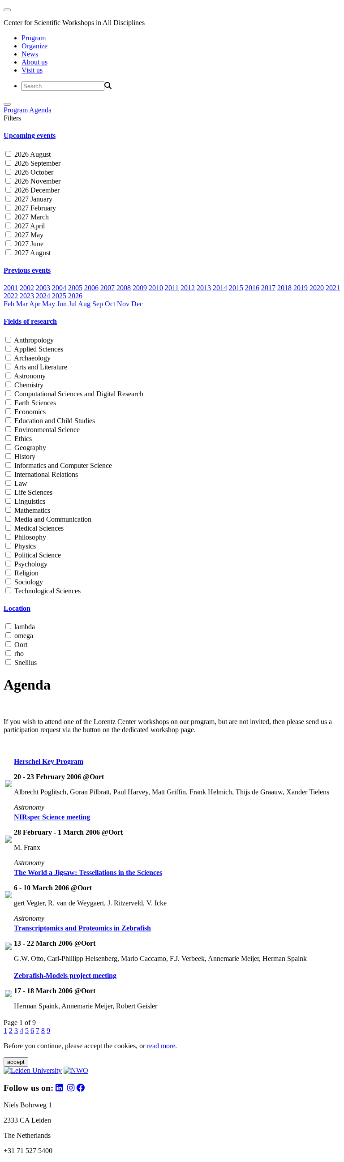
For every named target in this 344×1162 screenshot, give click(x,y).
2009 (140, 288)
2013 (204, 288)
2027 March (31, 217)
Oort (20, 644)
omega (23, 635)
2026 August (32, 154)
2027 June (28, 244)
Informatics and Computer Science (62, 465)
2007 (107, 288)
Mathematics (31, 510)
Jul (73, 304)
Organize (34, 46)
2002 (27, 288)
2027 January (32, 199)
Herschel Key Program (48, 761)
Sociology (28, 582)
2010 (156, 288)
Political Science (37, 555)
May (48, 304)
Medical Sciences (38, 528)
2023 (27, 296)
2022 (11, 296)
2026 (75, 296)
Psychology (30, 564)
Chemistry (28, 385)
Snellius (25, 662)
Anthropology (33, 340)
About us (34, 62)
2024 (43, 296)
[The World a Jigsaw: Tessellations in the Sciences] (8, 896)
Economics (29, 412)
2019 (300, 288)
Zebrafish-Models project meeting (65, 975)
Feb (9, 304)
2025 (59, 296)
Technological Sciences (47, 591)
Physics (24, 546)
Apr (34, 304)
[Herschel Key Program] (8, 785)
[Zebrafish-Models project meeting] (8, 995)
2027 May (28, 235)
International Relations (45, 474)
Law (20, 483)
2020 (317, 288)
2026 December (36, 190)
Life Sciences (32, 492)
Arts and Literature (40, 367)
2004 (59, 288)
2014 (220, 288)
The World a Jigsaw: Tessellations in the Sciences (88, 872)
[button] (172, 136)
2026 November (36, 181)
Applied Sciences (38, 349)
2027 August (32, 253)
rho (18, 653)
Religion (26, 573)
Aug (84, 304)
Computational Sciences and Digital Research (78, 394)
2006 (91, 288)
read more (161, 1046)
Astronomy (29, 376)
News (30, 54)
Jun (62, 304)
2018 (284, 288)
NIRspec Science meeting (52, 817)
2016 (252, 288)
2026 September (36, 163)
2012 (188, 288)
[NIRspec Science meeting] (8, 840)
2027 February (34, 208)
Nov (123, 304)
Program (34, 38)
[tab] (172, 136)
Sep (97, 304)
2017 (268, 288)
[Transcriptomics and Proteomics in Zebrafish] (8, 947)
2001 (11, 288)
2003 (43, 288)
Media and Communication (52, 519)
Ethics (22, 438)
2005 (75, 288)
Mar (22, 304)
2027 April (29, 226)
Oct (110, 304)
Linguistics (29, 501)
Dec (137, 304)
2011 (172, 288)
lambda (24, 626)
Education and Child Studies (54, 420)
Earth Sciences (34, 403)
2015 (236, 288)
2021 (333, 288)
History (24, 456)
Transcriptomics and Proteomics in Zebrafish (82, 928)
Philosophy (29, 537)
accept (16, 1062)
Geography (29, 447)
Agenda (40, 110)
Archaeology (32, 358)
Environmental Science (46, 429)
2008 (123, 288)
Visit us (32, 70)
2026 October (33, 172)
